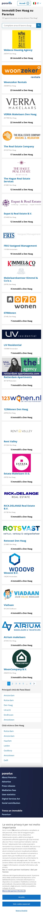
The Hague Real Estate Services (17, 180)
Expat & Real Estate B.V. (18, 213)
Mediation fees (9, 790)
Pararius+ (6, 814)
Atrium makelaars (14, 637)
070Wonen (10, 312)
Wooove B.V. (11, 572)
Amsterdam (9, 695)
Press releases (8, 786)
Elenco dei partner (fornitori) (13, 891)
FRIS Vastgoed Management (20, 245)
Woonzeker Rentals (15, 82)
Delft (6, 760)
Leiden (7, 745)
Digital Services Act (11, 798)
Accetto (21, 897)
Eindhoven (8, 715)
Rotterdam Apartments (18, 377)
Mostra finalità (21, 911)
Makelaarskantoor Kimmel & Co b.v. (21, 279)
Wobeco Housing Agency (18, 50)
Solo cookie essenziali (21, 904)
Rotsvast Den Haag (15, 540)
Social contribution (11, 803)
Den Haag (8, 705)
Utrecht (7, 710)
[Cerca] (38, 25)
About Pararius (9, 777)
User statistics (8, 794)
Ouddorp (8, 750)
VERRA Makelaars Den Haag (20, 114)
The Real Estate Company (19, 146)
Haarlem (8, 741)
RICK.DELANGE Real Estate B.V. (19, 507)
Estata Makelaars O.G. (17, 473)
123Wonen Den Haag (16, 409)
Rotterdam (9, 700)
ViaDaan (9, 605)
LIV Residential (13, 345)
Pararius (7, 3)
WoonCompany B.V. (15, 669)
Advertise (6, 781)
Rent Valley (10, 441)
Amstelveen (9, 719)
